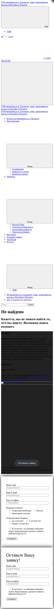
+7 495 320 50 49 (35, 378)
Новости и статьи (20, 171)
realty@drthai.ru (16, 380)
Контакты (11, 234)
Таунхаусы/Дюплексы (22, 227)
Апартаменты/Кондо (22, 229)
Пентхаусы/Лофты (21, 232)
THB (46, 27)
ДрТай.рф (11, 239)
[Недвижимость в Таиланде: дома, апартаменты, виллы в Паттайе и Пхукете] (27, 5)
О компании (18, 169)
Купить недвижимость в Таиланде (23, 118)
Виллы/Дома (18, 224)
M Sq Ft (7, 37)
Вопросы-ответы (20, 174)
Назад (29, 166)
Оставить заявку (14, 237)
